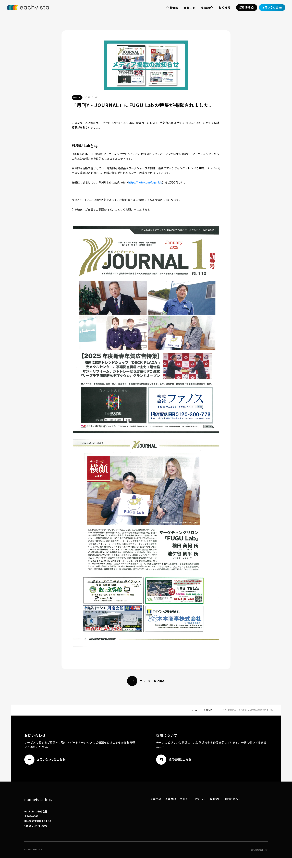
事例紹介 (185, 799)
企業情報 (172, 8)
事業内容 (190, 8)
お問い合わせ (233, 799)
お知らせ (224, 7)
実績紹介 (207, 8)
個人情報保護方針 (259, 849)
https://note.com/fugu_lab (145, 182)
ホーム (194, 710)
